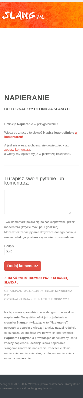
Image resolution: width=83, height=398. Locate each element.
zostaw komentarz (17, 149)
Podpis (9, 246)
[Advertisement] (41, 56)
